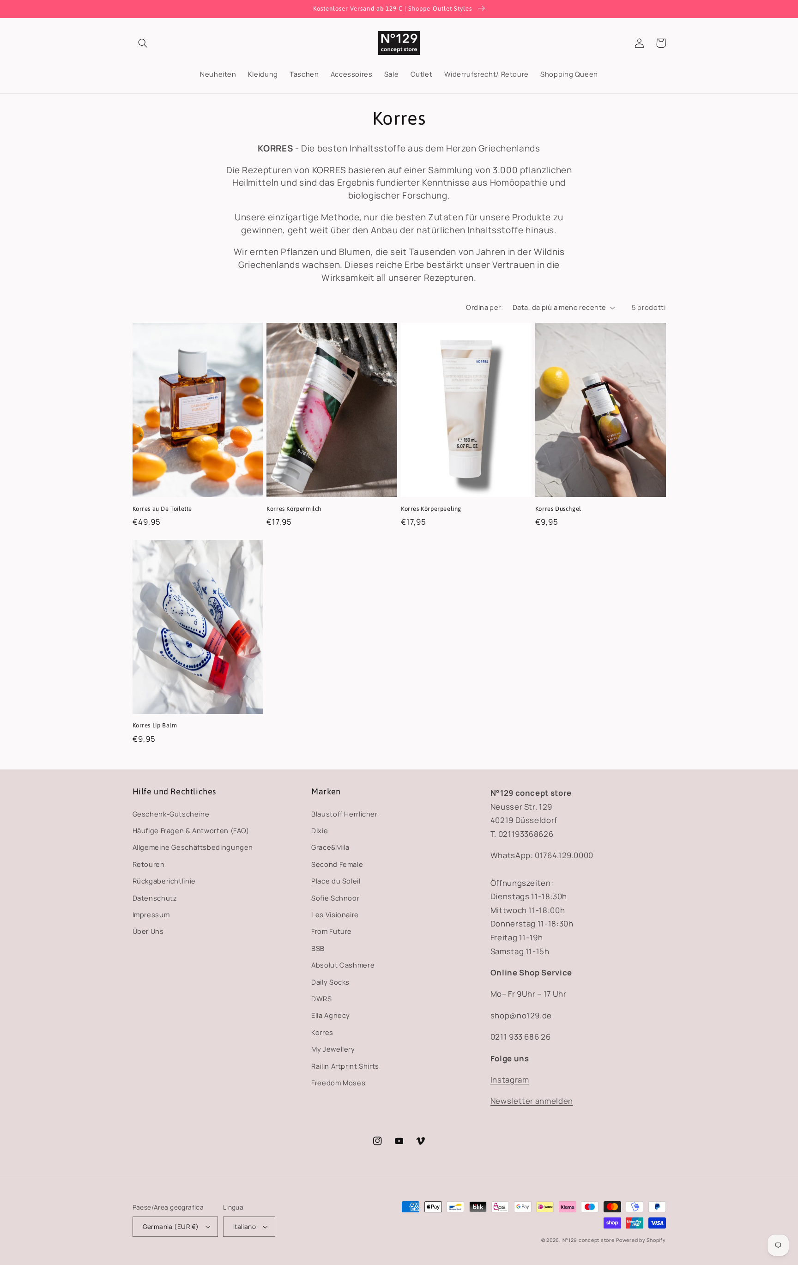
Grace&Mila (330, 847)
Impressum (151, 914)
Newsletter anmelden (531, 1101)
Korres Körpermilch (293, 508)
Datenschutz (155, 897)
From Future (331, 931)
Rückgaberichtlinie (164, 880)
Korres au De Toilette (163, 508)
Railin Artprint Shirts (345, 1066)
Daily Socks (330, 982)
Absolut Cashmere (343, 964)
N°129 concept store (588, 1240)
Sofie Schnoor (335, 897)
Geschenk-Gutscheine (171, 813)
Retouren (149, 864)
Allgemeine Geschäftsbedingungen (193, 847)
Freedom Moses (338, 1082)
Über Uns (148, 931)
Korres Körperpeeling (431, 508)
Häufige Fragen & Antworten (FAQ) (191, 830)
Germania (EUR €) (171, 1226)
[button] (143, 43)
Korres (322, 1032)
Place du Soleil (335, 880)
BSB (318, 948)
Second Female (337, 864)
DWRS (321, 998)
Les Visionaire (335, 914)
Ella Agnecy (330, 1015)
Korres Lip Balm (155, 725)
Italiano (244, 1226)
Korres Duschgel (558, 508)
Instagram (509, 1079)
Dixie (319, 830)
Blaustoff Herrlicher (344, 813)
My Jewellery (333, 1048)
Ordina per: (484, 307)
